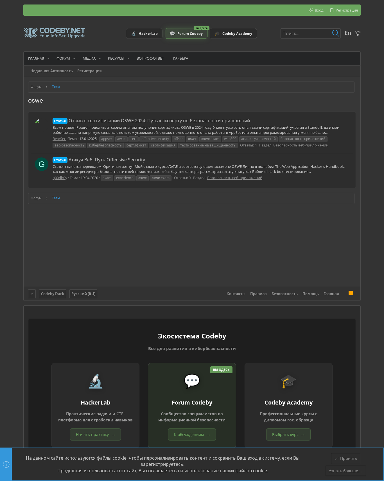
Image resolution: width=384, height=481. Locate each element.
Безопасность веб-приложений (300, 145)
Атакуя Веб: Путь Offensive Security (99, 160)
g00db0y (60, 177)
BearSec (59, 138)
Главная (331, 293)
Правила (258, 293)
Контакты (236, 293)
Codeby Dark (52, 293)
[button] (48, 58)
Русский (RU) (83, 293)
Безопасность (285, 293)
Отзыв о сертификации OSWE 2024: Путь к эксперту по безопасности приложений (152, 121)
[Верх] (343, 293)
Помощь (310, 293)
